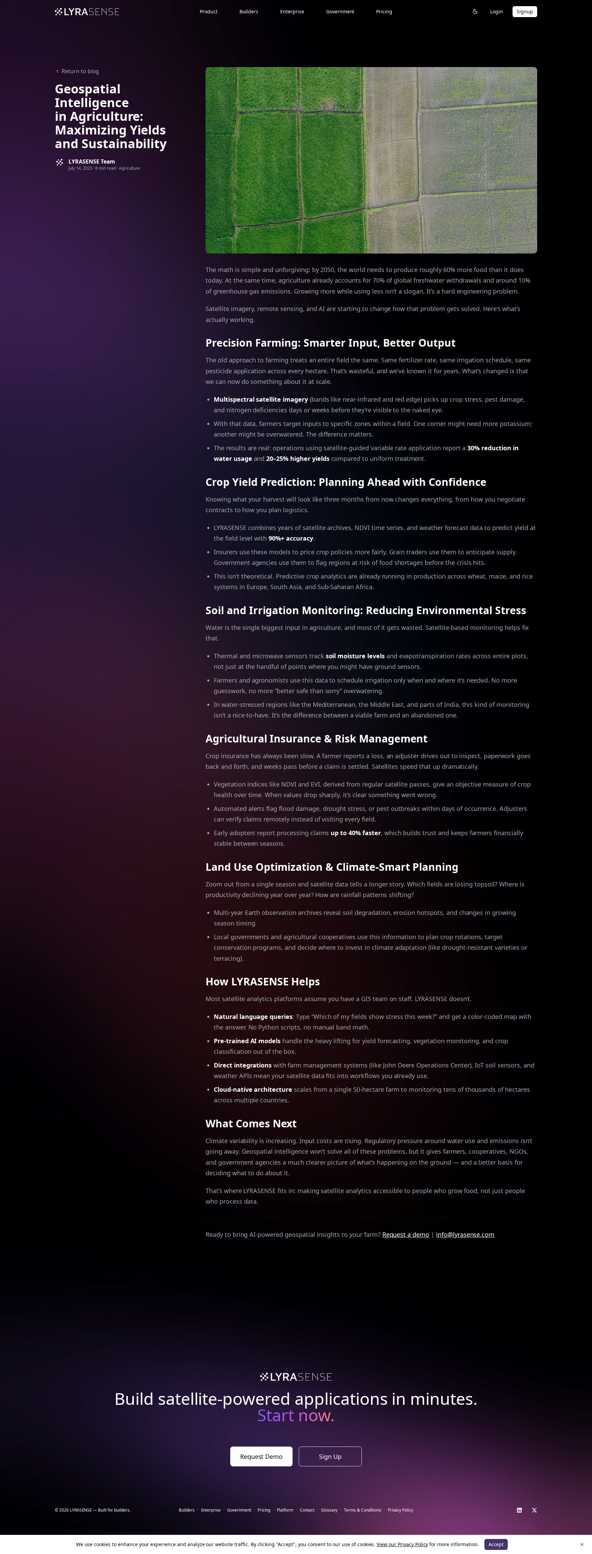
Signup (525, 11)
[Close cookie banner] (582, 1544)
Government (340, 11)
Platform (285, 1510)
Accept (496, 1544)
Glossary (329, 1510)
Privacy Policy (400, 1510)
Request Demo (261, 1456)
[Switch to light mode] (475, 11)
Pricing (384, 11)
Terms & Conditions (362, 1510)
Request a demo (405, 1234)
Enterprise (292, 11)
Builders (249, 11)
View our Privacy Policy (402, 1544)
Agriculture (129, 168)
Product (209, 11)
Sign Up (330, 1456)
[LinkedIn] (519, 1510)
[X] (534, 1510)
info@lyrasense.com (465, 1234)
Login (496, 11)
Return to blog (80, 71)
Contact (307, 1510)
